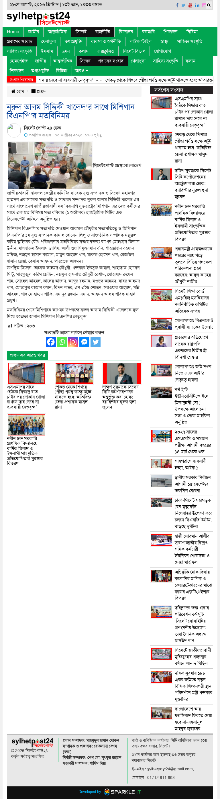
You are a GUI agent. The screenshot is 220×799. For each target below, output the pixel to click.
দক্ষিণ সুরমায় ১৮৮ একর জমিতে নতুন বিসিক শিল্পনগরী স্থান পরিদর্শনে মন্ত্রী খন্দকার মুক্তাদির (193, 686)
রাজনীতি (102, 32)
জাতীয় (33, 32)
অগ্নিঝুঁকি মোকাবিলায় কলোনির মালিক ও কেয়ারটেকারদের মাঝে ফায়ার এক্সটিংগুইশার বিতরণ (193, 585)
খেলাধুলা (48, 41)
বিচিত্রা (192, 32)
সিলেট (81, 32)
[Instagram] (73, 342)
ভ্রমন (66, 51)
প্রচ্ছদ (41, 91)
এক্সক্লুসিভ (105, 51)
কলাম (84, 51)
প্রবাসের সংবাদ (19, 41)
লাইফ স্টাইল (141, 41)
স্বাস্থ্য (164, 41)
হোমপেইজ (19, 61)
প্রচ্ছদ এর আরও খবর (27, 355)
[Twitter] (96, 342)
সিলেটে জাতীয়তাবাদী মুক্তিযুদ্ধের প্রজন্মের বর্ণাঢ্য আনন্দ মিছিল (193, 656)
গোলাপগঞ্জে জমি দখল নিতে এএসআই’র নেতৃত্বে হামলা (193, 373)
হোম (19, 91)
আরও (80, 71)
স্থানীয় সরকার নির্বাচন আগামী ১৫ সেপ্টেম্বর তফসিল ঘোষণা (193, 484)
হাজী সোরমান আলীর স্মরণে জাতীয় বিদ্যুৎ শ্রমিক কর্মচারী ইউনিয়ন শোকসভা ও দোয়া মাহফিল (192, 549)
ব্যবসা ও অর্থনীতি (106, 41)
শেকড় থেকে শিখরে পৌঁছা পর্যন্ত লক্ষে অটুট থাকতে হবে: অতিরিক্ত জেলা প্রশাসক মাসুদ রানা (73, 397)
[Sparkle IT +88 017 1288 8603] (122, 792)
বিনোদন (126, 32)
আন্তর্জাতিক (57, 32)
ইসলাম (47, 51)
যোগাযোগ (162, 51)
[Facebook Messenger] (84, 342)
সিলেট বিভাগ (134, 51)
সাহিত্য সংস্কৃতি (190, 41)
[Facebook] (51, 342)
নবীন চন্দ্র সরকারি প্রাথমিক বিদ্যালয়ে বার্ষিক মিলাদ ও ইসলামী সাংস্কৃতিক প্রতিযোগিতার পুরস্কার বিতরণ (25, 451)
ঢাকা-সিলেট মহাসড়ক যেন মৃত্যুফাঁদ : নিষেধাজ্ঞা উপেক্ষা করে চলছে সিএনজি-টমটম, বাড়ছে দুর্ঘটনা (194, 513)
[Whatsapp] (62, 342)
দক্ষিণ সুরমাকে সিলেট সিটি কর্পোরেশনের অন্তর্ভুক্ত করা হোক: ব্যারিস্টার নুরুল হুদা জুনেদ (120, 397)
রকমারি (148, 32)
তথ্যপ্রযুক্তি (73, 41)
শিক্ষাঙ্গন (171, 32)
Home (13, 32)
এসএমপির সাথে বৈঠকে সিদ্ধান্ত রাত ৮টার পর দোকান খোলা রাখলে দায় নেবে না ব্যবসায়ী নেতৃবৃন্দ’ (26, 397)
